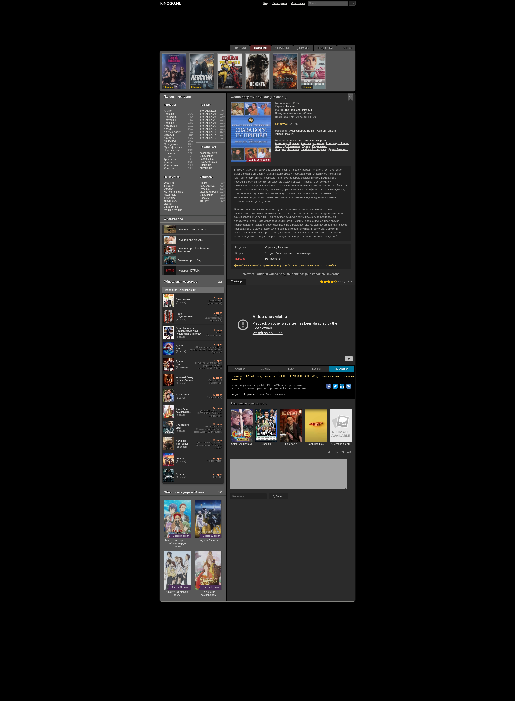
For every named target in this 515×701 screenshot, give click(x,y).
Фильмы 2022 (208, 119)
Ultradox (168, 188)
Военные (169, 122)
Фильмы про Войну (189, 260)
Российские (207, 158)
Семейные (170, 153)
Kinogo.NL (236, 394)
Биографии (170, 116)
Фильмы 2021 (208, 122)
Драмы (168, 128)
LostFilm (169, 182)
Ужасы (168, 162)
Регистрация (279, 3)
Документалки (172, 131)
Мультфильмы (173, 147)
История (169, 134)
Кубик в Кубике (173, 209)
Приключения (172, 150)
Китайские (206, 167)
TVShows (169, 197)
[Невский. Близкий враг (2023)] (201, 71)
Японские (205, 164)
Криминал (170, 140)
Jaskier (168, 203)
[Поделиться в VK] (348, 386)
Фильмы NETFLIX (189, 270)
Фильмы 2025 (208, 110)
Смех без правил (241, 443)
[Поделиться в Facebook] (328, 386)
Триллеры (170, 159)
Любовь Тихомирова (313, 149)
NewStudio (170, 194)
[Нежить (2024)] (257, 71)
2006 (296, 103)
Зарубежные (207, 185)
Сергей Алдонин (327, 130)
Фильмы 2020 (208, 125)
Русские (283, 247)
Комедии (169, 137)
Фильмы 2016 (208, 137)
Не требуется (273, 258)
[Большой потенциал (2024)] (313, 71)
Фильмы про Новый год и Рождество (193, 250)
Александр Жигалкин (302, 130)
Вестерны (170, 119)
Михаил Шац (294, 140)
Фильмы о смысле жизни (193, 229)
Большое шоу (315, 443)
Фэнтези (169, 168)
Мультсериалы (209, 191)
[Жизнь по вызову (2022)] (174, 71)
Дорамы (204, 197)
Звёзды (266, 443)
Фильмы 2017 (208, 134)
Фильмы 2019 (208, 128)
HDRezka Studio (173, 191)
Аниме (168, 110)
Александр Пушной (287, 143)
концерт (295, 109)
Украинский (170, 200)
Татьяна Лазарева (315, 140)
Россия (290, 106)
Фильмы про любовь (190, 239)
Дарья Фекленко (338, 149)
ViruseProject (171, 206)
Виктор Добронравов (287, 146)
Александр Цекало (312, 143)
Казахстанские (208, 152)
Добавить (278, 496)
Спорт (167, 156)
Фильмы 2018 (208, 131)
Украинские (206, 155)
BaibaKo (169, 185)
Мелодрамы (171, 144)
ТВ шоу (204, 200)
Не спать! (291, 443)
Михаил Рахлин (284, 133)
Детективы (170, 125)
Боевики (169, 113)
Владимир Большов (287, 149)
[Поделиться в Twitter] (335, 386)
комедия (307, 109)
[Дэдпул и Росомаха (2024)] (229, 71)
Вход (266, 3)
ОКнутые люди (340, 443)
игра (286, 109)
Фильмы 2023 (208, 116)
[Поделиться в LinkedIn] (342, 386)
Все (220, 281)
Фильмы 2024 (208, 113)
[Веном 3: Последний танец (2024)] (285, 71)
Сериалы (270, 247)
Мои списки (298, 3)
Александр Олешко (337, 143)
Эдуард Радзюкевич (314, 146)
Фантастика (171, 165)
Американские (208, 161)
